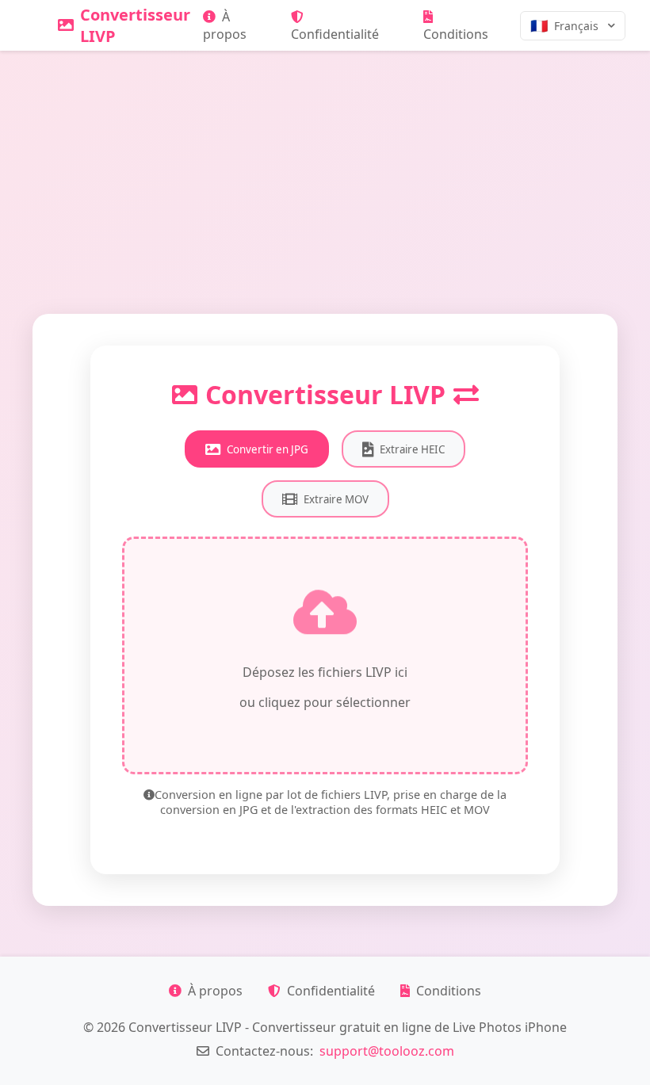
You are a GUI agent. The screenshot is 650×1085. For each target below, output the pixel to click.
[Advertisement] (325, 170)
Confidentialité (335, 34)
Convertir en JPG (267, 449)
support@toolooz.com (386, 1051)
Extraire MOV (336, 499)
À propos (225, 25)
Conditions (455, 34)
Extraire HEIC (412, 449)
